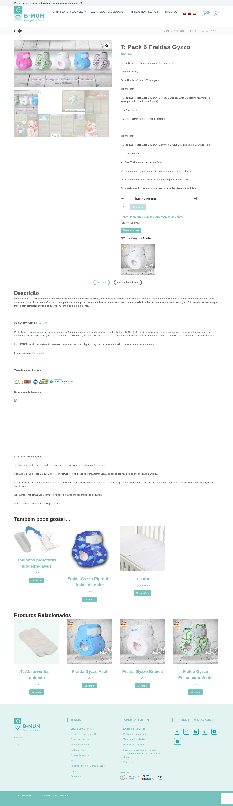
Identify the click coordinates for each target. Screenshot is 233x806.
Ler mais (37, 580)
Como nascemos (79, 739)
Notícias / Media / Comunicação (87, 765)
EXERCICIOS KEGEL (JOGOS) (107, 11)
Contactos (128, 762)
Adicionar (138, 207)
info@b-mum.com (21, 745)
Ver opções (142, 593)
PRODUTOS (170, 11)
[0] (204, 14)
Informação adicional (127, 282)
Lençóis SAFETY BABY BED (68, 11)
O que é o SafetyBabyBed (84, 734)
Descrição (101, 282)
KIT (123, 198)
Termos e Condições (134, 739)
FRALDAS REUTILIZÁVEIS (144, 11)
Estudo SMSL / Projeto (82, 728)
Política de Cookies (133, 744)
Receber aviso (131, 230)
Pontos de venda (79, 755)
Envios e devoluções (134, 728)
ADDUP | (36, 796)
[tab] (101, 282)
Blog (72, 760)
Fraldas (147, 238)
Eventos (74, 771)
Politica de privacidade (135, 734)
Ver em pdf (38, 352)
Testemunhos (77, 750)
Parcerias (75, 776)
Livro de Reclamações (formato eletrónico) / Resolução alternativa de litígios (143, 753)
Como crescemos (79, 744)
